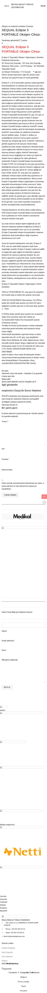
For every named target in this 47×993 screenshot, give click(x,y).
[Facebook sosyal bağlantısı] (19, 1)
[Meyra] (22, 809)
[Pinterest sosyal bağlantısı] (25, 1)
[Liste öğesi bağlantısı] (23, 929)
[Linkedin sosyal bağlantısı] (27, 1)
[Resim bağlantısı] (14, 917)
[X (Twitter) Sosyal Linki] (22, 1)
